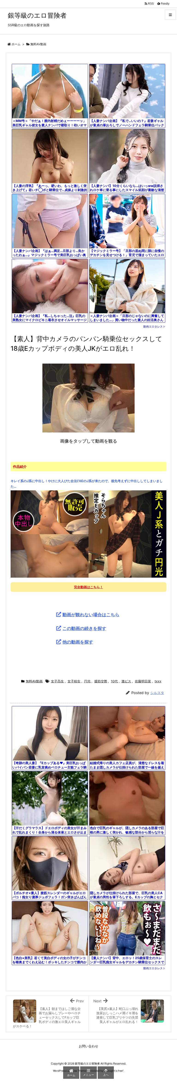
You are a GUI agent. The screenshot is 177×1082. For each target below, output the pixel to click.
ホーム (16, 44)
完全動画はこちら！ (88, 587)
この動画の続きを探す (84, 628)
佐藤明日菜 (143, 681)
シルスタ (157, 693)
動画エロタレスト (154, 326)
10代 (114, 681)
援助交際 (100, 681)
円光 (87, 681)
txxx (158, 681)
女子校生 (74, 681)
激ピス (126, 681)
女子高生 (57, 681)
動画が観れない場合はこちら (90, 614)
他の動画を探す (77, 642)
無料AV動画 (38, 44)
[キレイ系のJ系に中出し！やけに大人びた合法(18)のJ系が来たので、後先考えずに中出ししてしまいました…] (88, 533)
